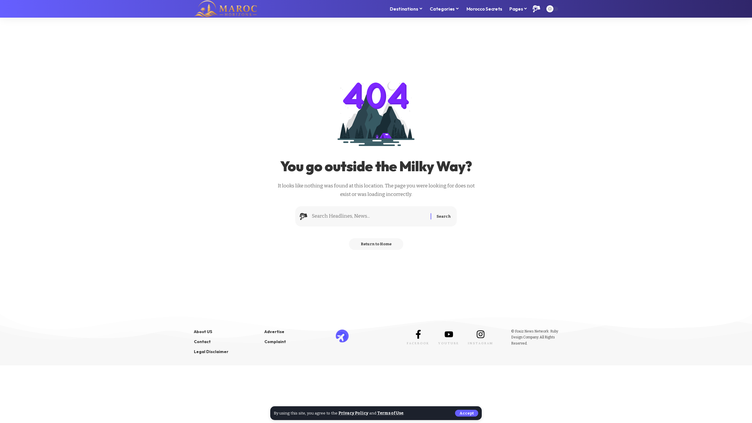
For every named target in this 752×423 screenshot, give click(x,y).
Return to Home (376, 244)
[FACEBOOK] (418, 334)
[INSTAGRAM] (480, 334)
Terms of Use (390, 413)
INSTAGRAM (480, 343)
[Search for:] (369, 216)
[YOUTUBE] (448, 334)
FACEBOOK (418, 343)
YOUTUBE (448, 343)
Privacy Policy (353, 413)
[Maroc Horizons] (225, 9)
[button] (466, 413)
